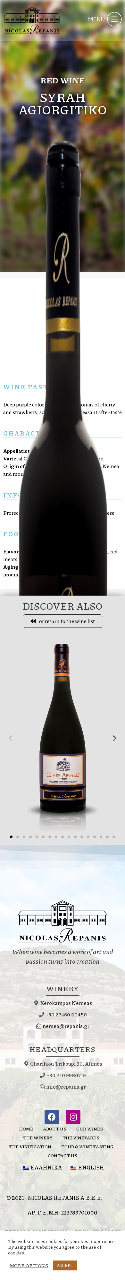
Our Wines (89, 1128)
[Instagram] (73, 1117)
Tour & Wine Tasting (87, 1146)
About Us (54, 1128)
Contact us (62, 1155)
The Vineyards (81, 1137)
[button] (63, 621)
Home (26, 1128)
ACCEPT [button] (65, 1265)
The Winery (38, 1137)
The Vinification (30, 1146)
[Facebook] (52, 1117)
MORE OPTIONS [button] (29, 1265)
